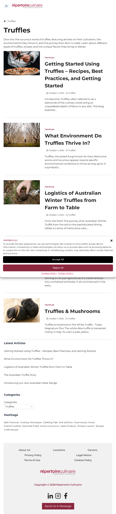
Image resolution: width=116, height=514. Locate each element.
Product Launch (85, 426)
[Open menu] (6, 6)
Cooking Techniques (31, 422)
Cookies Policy (49, 273)
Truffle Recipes (11, 429)
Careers (92, 450)
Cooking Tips (50, 422)
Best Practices (11, 422)
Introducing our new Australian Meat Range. (30, 383)
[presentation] (22, 63)
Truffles (49, 58)
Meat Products (68, 426)
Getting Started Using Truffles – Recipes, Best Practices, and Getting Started (50, 351)
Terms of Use (32, 460)
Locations (59, 450)
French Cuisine (12, 426)
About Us (24, 450)
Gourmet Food (30, 426)
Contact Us (100, 6)
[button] (111, 240)
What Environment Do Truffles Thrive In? (28, 358)
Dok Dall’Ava (65, 422)
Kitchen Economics (49, 426)
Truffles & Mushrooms (72, 311)
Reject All (58, 267)
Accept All (58, 259)
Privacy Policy (65, 273)
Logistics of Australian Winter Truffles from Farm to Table (73, 200)
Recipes (100, 426)
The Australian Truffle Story (20, 375)
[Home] (5, 21)
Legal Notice (84, 455)
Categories (10, 402)
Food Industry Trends (84, 422)
